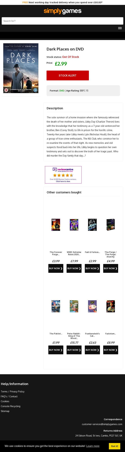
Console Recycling (10, 406)
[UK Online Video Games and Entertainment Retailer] (62, 11)
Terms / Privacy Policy (12, 391)
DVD (61, 90)
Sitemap (5, 411)
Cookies (5, 401)
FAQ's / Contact (9, 396)
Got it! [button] (114, 446)
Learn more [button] (92, 446)
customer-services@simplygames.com (102, 424)
